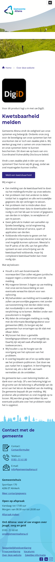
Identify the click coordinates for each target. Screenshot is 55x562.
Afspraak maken (10, 514)
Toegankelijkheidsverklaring (16, 547)
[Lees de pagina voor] (50, 2)
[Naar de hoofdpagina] (12, 10)
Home (8, 67)
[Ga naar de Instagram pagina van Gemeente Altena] (51, 559)
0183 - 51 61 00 (19, 459)
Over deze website (25, 67)
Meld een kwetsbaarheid (19, 175)
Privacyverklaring (11, 551)
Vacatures (29, 551)
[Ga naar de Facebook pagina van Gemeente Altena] (41, 559)
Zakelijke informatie (35, 555)
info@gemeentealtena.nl (24, 469)
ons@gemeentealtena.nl (15, 533)
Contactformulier (20, 449)
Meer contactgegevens (14, 493)
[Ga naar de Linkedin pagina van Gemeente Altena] (46, 559)
